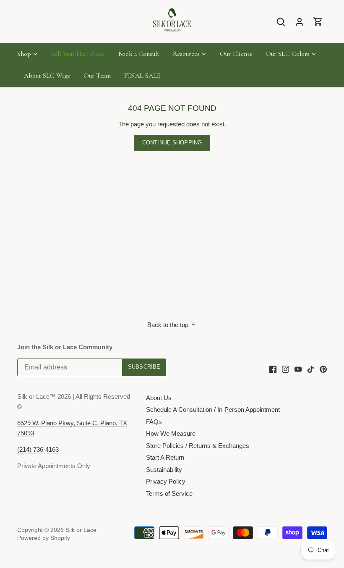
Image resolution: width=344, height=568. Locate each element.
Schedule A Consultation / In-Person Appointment (213, 409)
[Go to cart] (318, 21)
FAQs (154, 421)
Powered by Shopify (43, 538)
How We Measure (170, 433)
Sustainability (164, 469)
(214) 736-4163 (38, 449)
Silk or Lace (80, 530)
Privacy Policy (165, 481)
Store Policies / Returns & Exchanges (197, 445)
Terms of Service (169, 493)
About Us (159, 397)
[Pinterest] (323, 368)
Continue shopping (172, 142)
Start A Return (165, 457)
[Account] (299, 21)
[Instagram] (285, 368)
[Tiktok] (310, 368)
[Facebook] (272, 368)
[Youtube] (298, 368)
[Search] (281, 21)
